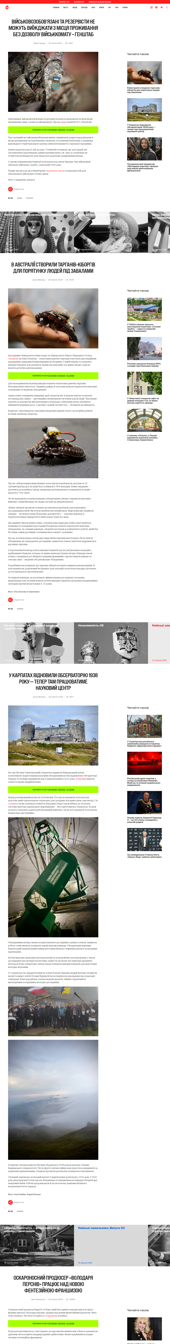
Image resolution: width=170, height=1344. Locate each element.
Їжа (116, 7)
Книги (101, 7)
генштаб (29, 198)
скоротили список (55, 170)
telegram (70, 130)
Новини (56, 7)
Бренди (84, 7)
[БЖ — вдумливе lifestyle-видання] (17, 7)
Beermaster (79, 2)
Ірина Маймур (38, 279)
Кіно (93, 7)
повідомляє (52, 1315)
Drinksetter (64, 2)
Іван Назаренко (38, 1299)
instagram (52, 130)
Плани (125, 7)
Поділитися (19, 189)
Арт (109, 7)
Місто (65, 7)
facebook (61, 130)
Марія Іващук (40, 43)
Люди (74, 7)
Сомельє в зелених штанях (100, 2)
